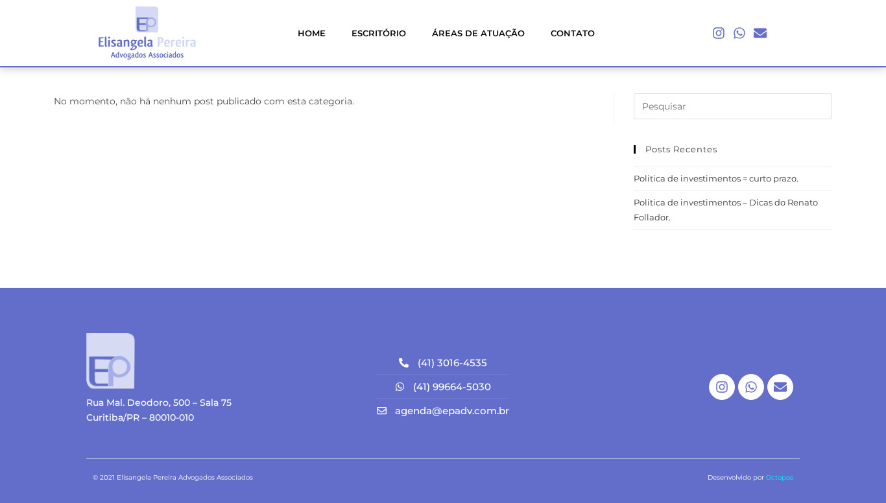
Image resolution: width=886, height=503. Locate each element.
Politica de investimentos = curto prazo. (716, 178)
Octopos (779, 477)
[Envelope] (760, 33)
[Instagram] (718, 33)
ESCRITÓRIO (379, 33)
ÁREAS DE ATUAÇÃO (478, 33)
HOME (312, 33)
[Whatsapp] (739, 33)
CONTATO (573, 33)
